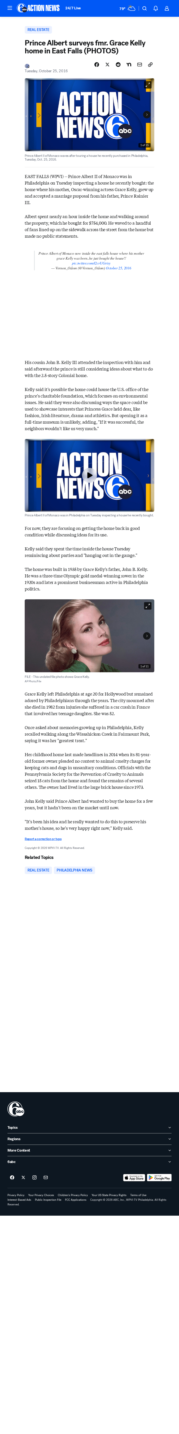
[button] (10, 8)
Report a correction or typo (43, 839)
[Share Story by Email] (140, 65)
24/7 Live (73, 8)
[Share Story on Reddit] (118, 65)
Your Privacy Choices (41, 1195)
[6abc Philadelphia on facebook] (12, 1177)
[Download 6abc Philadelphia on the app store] (134, 1177)
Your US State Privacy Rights (109, 1195)
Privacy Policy (15, 1195)
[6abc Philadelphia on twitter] (23, 1177)
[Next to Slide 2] (147, 114)
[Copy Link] (150, 65)
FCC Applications (75, 1199)
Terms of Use (138, 1195)
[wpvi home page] (15, 1108)
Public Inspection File (48, 1199)
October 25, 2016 (118, 267)
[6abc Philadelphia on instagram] (34, 1177)
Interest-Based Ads (19, 1199)
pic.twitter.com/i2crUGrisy (91, 263)
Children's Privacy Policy (73, 1195)
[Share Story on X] (107, 65)
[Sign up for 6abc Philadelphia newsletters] (45, 1177)
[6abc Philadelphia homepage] (39, 8)
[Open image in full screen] (147, 85)
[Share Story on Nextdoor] (129, 65)
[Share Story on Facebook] (97, 65)
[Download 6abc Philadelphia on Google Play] (159, 1177)
